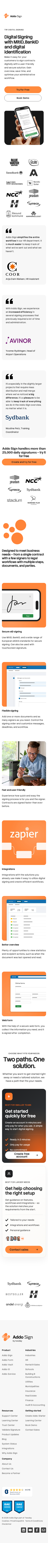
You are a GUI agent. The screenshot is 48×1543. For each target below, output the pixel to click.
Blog (4, 1439)
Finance (29, 1400)
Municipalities (32, 1386)
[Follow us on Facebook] (36, 1530)
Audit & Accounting (35, 1405)
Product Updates (10, 1434)
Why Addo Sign (9, 1453)
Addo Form (7, 1360)
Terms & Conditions (34, 1521)
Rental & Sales (32, 1364)
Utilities (29, 1381)
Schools (29, 1369)
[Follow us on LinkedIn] (23, 1530)
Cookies (5, 1521)
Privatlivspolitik (17, 1521)
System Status (9, 1443)
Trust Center (8, 1425)
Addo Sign (7, 1355)
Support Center (10, 1416)
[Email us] (43, 1530)
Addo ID (6, 1369)
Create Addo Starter (35, 1416)
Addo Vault (7, 1364)
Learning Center (10, 1420)
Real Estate (31, 1395)
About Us (6, 1464)
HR (26, 1360)
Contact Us (7, 1468)
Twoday (28, 1518)
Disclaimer (6, 1524)
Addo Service (9, 1374)
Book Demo (31, 1425)
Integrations (8, 1448)
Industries (30, 1355)
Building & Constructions (32, 1375)
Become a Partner (11, 1473)
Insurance (30, 1391)
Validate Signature (11, 1429)
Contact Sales (32, 1429)
